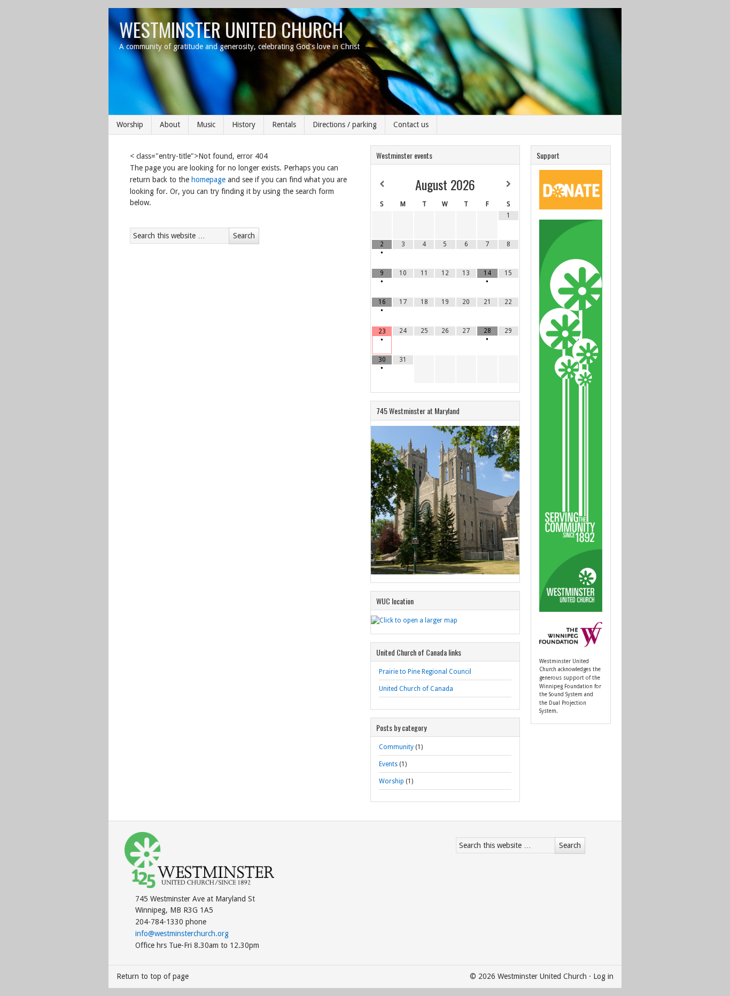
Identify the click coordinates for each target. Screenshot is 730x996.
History (243, 124)
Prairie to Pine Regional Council (425, 671)
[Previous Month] (382, 184)
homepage (208, 179)
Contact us (411, 124)
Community (396, 747)
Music (206, 124)
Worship (130, 124)
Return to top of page (153, 976)
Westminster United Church (231, 29)
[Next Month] (508, 184)
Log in (603, 976)
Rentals (284, 124)
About (170, 124)
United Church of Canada (416, 688)
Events (388, 764)
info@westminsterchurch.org (182, 933)
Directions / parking (345, 124)
